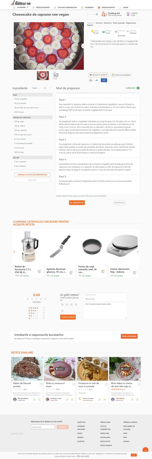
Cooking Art (114, 13)
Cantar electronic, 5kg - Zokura (120, 270)
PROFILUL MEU (105, 422)
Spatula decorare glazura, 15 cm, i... (56, 270)
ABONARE (63, 427)
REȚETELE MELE (105, 437)
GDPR (125, 433)
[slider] (91, 14)
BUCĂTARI (80, 441)
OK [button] (134, 455)
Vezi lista (32, 180)
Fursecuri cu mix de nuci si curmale (88, 385)
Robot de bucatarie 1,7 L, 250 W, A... (23, 269)
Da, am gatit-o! (77, 202)
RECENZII (80, 437)
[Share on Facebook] (104, 80)
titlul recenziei (90, 295)
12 (45, 88)
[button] (15, 46)
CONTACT (126, 441)
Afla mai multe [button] (83, 456)
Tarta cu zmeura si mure (55, 385)
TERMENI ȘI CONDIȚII (130, 422)
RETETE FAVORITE (106, 445)
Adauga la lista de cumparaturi (32, 175)
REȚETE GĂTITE (105, 441)
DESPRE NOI (81, 422)
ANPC (125, 437)
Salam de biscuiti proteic (22, 385)
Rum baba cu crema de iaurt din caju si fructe (121, 385)
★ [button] (88, 14)
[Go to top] (145, 450)
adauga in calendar (123, 75)
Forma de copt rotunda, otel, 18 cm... (87, 269)
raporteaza (120, 202)
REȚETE (79, 433)
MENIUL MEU (104, 433)
